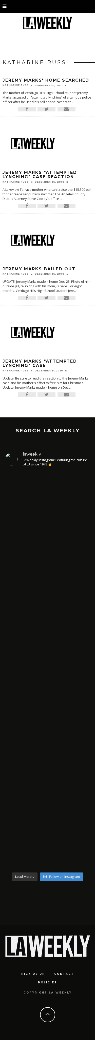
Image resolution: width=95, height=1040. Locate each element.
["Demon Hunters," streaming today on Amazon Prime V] (47, 817)
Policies (47, 982)
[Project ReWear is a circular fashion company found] (47, 521)
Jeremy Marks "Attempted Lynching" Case (40, 363)
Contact (64, 974)
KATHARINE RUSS (16, 85)
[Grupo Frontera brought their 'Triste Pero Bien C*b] (47, 610)
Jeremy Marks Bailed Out (39, 269)
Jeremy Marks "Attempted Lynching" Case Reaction (40, 174)
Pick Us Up (33, 974)
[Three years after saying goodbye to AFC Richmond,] (47, 707)
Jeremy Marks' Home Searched (46, 80)
